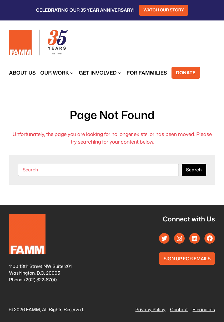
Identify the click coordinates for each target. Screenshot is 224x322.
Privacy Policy (150, 309)
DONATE (185, 72)
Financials (203, 309)
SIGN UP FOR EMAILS (187, 258)
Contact (179, 309)
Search (194, 169)
